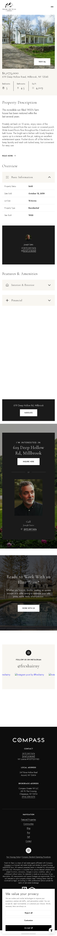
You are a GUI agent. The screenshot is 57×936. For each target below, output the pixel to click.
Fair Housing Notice (13, 857)
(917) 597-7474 (29, 248)
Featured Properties (28, 819)
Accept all (28, 928)
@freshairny (29, 666)
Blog (28, 828)
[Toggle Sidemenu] (52, 6)
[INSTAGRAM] (28, 850)
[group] (30, 693)
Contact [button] (28, 841)
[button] (28, 608)
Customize (28, 920)
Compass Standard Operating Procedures (36, 857)
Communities (29, 823)
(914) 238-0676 (28, 796)
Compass (7, 865)
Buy (28, 832)
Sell (28, 836)
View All (42, 62)
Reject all (28, 913)
